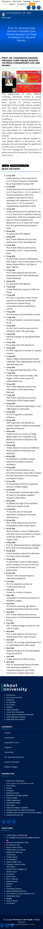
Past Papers (10, 805)
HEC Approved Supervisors (14, 757)
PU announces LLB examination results (23, 314)
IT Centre (32, 924)
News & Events (12, 901)
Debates (9, 884)
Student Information (11, 762)
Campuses (10, 700)
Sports (8, 886)
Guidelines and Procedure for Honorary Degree (23, 812)
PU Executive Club (13, 845)
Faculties (7, 733)
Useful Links (10, 876)
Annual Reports (12, 881)
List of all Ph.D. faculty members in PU (20, 893)
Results (9, 788)
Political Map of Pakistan (15, 835)
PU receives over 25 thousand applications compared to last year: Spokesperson (21, 514)
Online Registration (13, 800)
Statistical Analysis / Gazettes (17, 807)
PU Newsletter (11, 859)
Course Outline (11, 798)
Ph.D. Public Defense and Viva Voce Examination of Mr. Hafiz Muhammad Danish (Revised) (22, 275)
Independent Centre (11, 742)
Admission (6, 1)
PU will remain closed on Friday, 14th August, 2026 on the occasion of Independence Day (22, 378)
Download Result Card (14, 815)
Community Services (13, 889)
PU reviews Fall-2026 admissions (20, 345)
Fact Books (10, 705)
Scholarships (9, 752)
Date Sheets (10, 786)
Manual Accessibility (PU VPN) (17, 842)
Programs (8, 747)
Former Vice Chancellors (15, 712)
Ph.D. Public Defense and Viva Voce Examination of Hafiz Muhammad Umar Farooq (23, 617)
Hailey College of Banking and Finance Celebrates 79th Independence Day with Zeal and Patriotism (23, 362)
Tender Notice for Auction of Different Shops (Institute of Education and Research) (22, 451)
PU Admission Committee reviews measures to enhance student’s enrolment (20, 462)
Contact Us (22, 4)
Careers (36, 1)
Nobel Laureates (12, 710)
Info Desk (17, 1)
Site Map (27, 1)
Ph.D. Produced (12, 879)
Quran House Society (14, 847)
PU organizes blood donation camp (21, 370)
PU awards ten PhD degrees (18, 234)
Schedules (10, 790)
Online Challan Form (13, 862)
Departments (9, 738)
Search (12, 4)
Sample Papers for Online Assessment (20, 810)
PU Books (10, 874)
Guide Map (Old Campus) (15, 719)
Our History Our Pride (14, 697)
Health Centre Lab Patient (15, 850)
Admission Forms (12, 793)
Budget (9, 898)
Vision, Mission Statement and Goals (19, 714)
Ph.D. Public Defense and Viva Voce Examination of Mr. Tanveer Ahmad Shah (21, 250)
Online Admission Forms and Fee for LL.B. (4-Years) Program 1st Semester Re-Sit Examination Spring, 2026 (22, 181)
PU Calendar (10, 702)
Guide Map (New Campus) (16, 717)
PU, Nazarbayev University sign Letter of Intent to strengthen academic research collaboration (22, 495)
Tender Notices (12, 857)
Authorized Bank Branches (16, 891)
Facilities (9, 707)
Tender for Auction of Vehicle (19, 592)
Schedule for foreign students (17, 795)
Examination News (13, 803)
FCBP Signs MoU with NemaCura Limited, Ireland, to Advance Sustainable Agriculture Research (23, 426)
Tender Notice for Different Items (20, 659)
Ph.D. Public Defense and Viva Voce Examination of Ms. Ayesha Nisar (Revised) (21, 389)
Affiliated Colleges (11, 767)
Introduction (10, 695)
